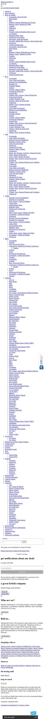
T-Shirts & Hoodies (27, 652)
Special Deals (16, 652)
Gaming (22, 650)
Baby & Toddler (22, 646)
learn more (5, 612)
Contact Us (12, 656)
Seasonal (8, 652)
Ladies (38, 646)
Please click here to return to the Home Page (15, 551)
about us (3, 665)
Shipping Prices (21, 656)
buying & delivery (19, 665)
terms (2, 675)
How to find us (12, 646)
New (38, 650)
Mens (3, 648)
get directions (6, 636)
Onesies (8, 654)
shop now (4, 591)
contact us (10, 665)
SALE (3, 652)
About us (4, 646)
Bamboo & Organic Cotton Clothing (31, 648)
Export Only (15, 650)
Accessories (15, 648)
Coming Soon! (6, 650)
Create (25, 554)
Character (8, 648)
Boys (30, 646)
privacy (7, 675)
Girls (34, 646)
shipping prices (30, 665)
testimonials (5, 594)
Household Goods (31, 650)
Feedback (30, 656)
